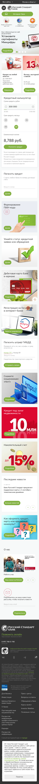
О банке (5, 707)
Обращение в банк (28, 701)
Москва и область (28, 2)
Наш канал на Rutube (13, 580)
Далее (7, 194)
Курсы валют (26, 705)
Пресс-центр (26, 693)
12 (6, 120)
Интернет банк (19, 14)
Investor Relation (27, 708)
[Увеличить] (33, 107)
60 (16, 127)
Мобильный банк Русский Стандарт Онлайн (23, 648)
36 (27, 120)
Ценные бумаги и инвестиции (8, 702)
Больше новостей (12, 503)
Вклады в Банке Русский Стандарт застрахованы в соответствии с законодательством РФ (21, 687)
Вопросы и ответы (28, 697)
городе (24, 738)
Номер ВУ (17, 353)
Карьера (5, 728)
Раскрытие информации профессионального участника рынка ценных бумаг (10, 721)
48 (6, 127)
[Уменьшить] (6, 107)
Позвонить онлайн (12, 634)
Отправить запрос (12, 365)
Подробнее (7, 51)
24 (16, 120)
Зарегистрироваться (13, 331)
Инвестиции (6, 697)
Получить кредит (15, 147)
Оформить (8, 90)
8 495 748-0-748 (8, 642)
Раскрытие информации (7, 733)
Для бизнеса (7, 693)
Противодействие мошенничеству (9, 711)
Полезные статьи (28, 712)
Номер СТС (8, 353)
